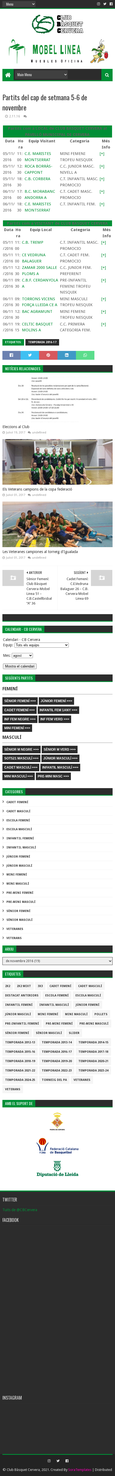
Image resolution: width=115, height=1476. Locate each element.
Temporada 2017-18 (93, 1052)
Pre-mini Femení (19, 893)
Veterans (14, 938)
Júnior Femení (18, 856)
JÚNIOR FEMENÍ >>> (56, 701)
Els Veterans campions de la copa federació (37, 489)
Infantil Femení (20, 838)
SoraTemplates (79, 1470)
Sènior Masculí (19, 920)
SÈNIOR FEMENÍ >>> (20, 701)
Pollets (101, 1014)
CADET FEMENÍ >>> (19, 710)
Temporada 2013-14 (57, 1042)
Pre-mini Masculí (21, 902)
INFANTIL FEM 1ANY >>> (58, 710)
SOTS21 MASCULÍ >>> (21, 758)
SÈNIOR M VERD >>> (60, 749)
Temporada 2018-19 (20, 1061)
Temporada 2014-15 (93, 1042)
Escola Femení (18, 820)
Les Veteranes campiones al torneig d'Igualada (40, 552)
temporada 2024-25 (20, 1080)
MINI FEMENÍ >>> (17, 728)
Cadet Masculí (18, 811)
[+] (102, 153)
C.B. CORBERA (37, 178)
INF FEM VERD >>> (54, 719)
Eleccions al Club (15, 427)
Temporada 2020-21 (93, 1061)
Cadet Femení (17, 802)
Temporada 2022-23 (57, 1070)
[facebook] (111, 4)
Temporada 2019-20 (57, 1061)
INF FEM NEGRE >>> (20, 719)
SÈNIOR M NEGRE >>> (21, 749)
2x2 (7, 986)
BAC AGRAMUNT (37, 311)
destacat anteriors (22, 995)
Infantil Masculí (21, 847)
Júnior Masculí (19, 865)
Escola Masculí (19, 829)
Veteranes (14, 929)
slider (74, 1033)
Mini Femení (16, 874)
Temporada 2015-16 (20, 1052)
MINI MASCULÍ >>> (18, 776)
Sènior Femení (18, 911)
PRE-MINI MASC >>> (53, 776)
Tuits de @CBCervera (19, 1210)
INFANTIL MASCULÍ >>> (60, 767)
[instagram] (98, 4)
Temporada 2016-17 (42, 342)
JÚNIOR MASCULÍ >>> (60, 758)
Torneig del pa (54, 1080)
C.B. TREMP (32, 242)
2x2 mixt (24, 986)
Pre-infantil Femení (22, 1023)
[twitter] (105, 4)
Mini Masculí (17, 883)
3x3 (40, 986)
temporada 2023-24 (93, 1070)
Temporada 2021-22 (20, 1070)
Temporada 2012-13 (20, 1042)
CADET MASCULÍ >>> (20, 767)
